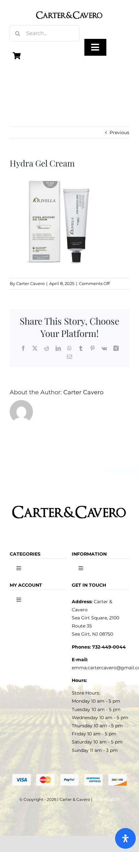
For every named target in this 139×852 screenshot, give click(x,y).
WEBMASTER (106, 799)
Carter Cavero (30, 283)
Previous (119, 132)
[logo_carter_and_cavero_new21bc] (69, 7)
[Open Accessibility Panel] (125, 838)
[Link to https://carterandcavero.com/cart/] (17, 56)
